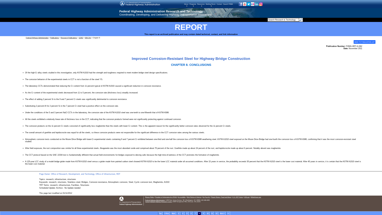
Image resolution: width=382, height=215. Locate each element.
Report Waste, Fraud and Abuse (221, 197)
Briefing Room (210, 4)
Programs (193, 4)
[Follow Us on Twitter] (249, 5)
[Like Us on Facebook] (240, 5)
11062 (81, 38)
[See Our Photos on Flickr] (253, 5)
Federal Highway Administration (37, 38)
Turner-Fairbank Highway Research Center (158, 201)
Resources (201, 4)
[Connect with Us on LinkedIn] (257, 5)
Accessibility (182, 197)
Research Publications (69, 38)
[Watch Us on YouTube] (244, 5)
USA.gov (247, 197)
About (186, 4)
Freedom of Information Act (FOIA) (166, 197)
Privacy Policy (149, 197)
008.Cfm (88, 38)
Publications (54, 38)
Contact (219, 4)
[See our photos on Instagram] (261, 5)
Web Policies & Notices (194, 197)
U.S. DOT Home (237, 197)
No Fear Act (206, 197)
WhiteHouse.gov (256, 197)
